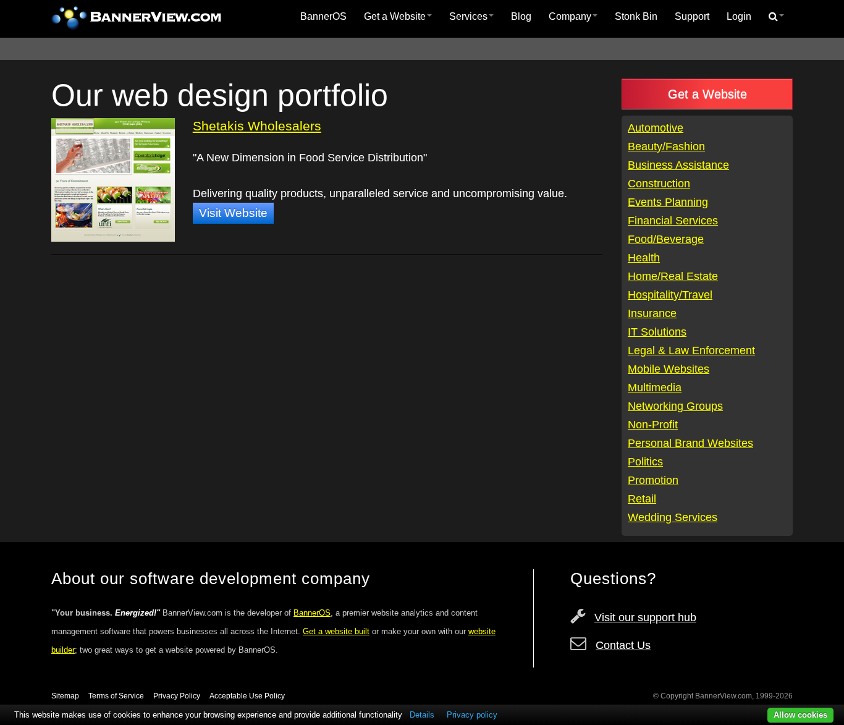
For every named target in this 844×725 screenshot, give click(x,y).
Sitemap (65, 696)
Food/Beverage (666, 239)
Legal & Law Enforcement (691, 350)
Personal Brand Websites (690, 443)
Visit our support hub (645, 617)
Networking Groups (675, 406)
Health (644, 258)
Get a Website (707, 94)
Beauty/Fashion (666, 146)
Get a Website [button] (395, 16)
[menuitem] (323, 16)
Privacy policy (472, 714)
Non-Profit (653, 424)
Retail (642, 499)
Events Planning (668, 202)
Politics (645, 462)
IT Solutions (657, 332)
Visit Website (233, 212)
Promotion (653, 480)
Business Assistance (678, 165)
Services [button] (468, 16)
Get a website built (336, 631)
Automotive (655, 128)
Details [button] (422, 714)
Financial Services (673, 220)
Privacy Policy (176, 696)
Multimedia (655, 387)
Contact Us (623, 645)
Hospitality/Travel (670, 295)
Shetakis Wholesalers (257, 126)
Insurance (652, 313)
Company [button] (570, 16)
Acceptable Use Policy (247, 696)
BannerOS (323, 16)
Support (692, 16)
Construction (659, 183)
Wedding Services (672, 517)
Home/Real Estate (673, 276)
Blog (521, 16)
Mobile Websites (668, 369)
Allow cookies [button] (800, 714)
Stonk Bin (636, 16)
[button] (776, 16)
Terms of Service (116, 696)
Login (739, 16)
